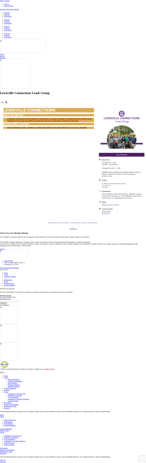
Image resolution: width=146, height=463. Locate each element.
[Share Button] (6, 102)
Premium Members (14, 385)
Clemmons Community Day (17, 394)
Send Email (105, 214)
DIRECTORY (4, 430)
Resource (7, 408)
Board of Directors (14, 379)
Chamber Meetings (10, 388)
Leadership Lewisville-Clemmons (18, 399)
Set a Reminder (121, 155)
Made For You (49, 369)
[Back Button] (2, 102)
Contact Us (83, 222)
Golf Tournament (13, 397)
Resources (3, 453)
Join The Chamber (92, 222)
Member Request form (113, 196)
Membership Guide (10, 406)
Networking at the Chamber (110, 205)
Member (2, 58)
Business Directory (54, 222)
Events (6, 392)
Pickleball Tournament (15, 395)
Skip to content (4, 1)
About (6, 378)
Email (5, 299)
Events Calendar (64, 222)
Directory (7, 13)
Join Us (2, 249)
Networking (8, 16)
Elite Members (12, 383)
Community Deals (74, 222)
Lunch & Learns (13, 401)
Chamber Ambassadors (15, 381)
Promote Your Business (11, 404)
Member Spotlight (13, 386)
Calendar (7, 14)
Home (6, 376)
